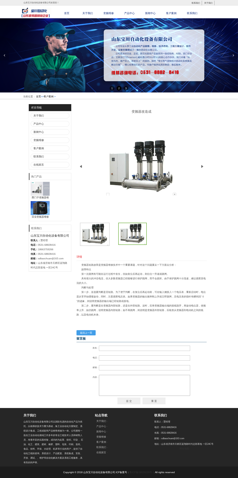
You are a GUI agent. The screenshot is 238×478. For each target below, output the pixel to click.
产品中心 (129, 13)
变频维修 (108, 13)
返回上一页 (86, 332)
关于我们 (208, 3)
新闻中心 (150, 13)
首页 (66, 13)
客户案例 (171, 13)
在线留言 (38, 164)
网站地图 (184, 448)
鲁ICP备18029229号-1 (141, 472)
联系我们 (196, 3)
